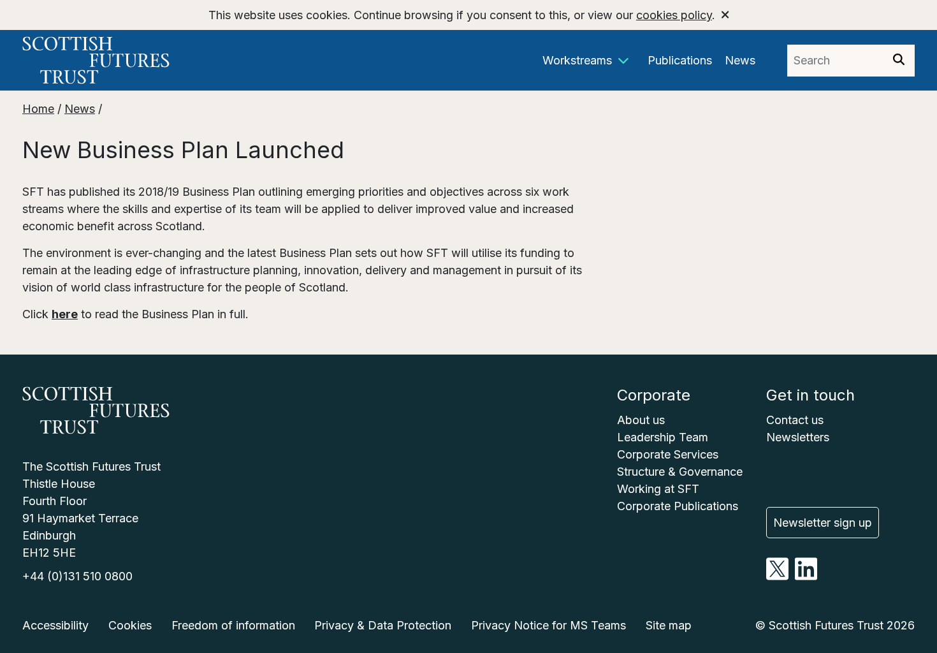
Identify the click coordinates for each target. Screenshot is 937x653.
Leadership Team (662, 437)
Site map (669, 625)
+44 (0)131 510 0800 (77, 576)
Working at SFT (658, 488)
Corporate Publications (677, 506)
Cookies (130, 625)
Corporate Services (667, 454)
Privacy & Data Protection (382, 625)
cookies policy (674, 15)
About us (641, 420)
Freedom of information (233, 625)
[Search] (899, 61)
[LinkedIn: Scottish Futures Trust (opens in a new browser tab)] (806, 576)
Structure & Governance (680, 471)
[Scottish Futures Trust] (133, 60)
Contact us (795, 420)
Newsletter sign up (822, 522)
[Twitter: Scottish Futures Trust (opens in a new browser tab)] (777, 576)
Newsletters (797, 437)
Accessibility (55, 625)
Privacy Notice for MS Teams (548, 625)
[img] (898, 59)
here (65, 314)
